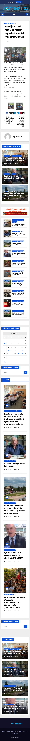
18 (8, 350)
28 (18, 354)
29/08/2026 (9, 427)
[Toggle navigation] (14, 14)
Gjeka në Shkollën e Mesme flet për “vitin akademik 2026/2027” (13, 555)
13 (15, 347)
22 (22, 350)
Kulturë (22, 261)
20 (15, 350)
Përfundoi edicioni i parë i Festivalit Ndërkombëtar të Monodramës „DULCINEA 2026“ (14, 602)
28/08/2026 (9, 469)
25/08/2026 (9, 610)
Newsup (25, 731)
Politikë (13, 191)
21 (18, 350)
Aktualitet (7, 23)
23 (25, 350)
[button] (24, 14)
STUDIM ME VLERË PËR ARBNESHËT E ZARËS (18, 294)
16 (25, 347)
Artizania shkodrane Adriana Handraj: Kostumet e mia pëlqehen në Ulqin (19, 121)
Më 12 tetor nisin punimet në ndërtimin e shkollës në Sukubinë (10, 120)
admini (19, 136)
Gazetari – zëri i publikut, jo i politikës (14, 177)
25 (8, 354)
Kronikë (14, 23)
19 (11, 350)
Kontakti (17, 737)
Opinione (19, 156)
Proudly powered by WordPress (10, 731)
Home (12, 737)
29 (22, 354)
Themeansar (15, 733)
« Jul (4, 362)
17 (4, 350)
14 (18, 347)
